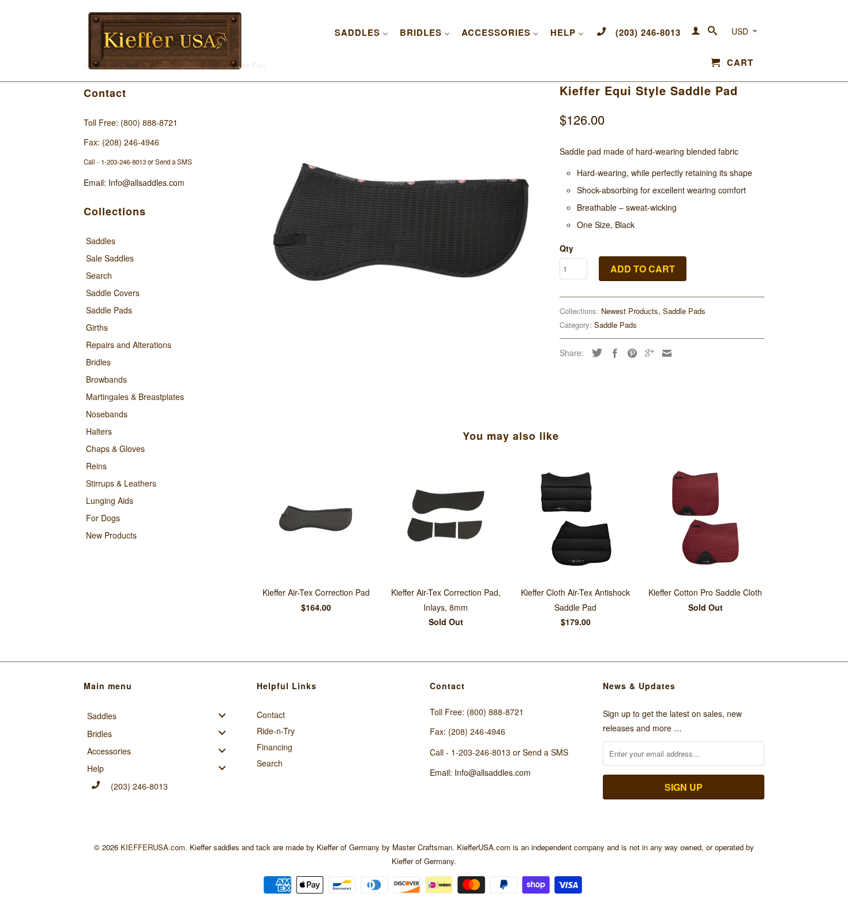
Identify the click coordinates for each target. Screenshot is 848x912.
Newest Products (629, 310)
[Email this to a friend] (663, 353)
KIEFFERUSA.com (153, 847)
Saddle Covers (113, 292)
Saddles (100, 240)
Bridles (98, 362)
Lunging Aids (109, 500)
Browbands (106, 379)
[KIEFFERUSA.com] (164, 41)
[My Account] (696, 33)
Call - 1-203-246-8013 (115, 161)
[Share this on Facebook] (612, 353)
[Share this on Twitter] (594, 352)
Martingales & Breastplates (135, 396)
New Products (111, 535)
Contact (271, 714)
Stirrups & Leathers (121, 483)
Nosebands (106, 414)
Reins (96, 466)
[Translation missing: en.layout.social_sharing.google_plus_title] (646, 353)
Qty (566, 248)
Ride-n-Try (276, 731)
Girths (97, 327)
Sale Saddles (110, 258)
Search (99, 275)
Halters (99, 431)
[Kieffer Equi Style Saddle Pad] (402, 225)
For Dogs (103, 518)
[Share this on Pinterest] (629, 353)
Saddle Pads (109, 310)
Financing (274, 747)
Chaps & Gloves (115, 448)
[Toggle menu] (226, 715)
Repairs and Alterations (128, 344)
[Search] (713, 33)
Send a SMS (173, 161)
